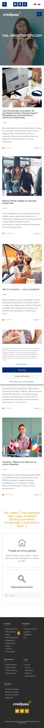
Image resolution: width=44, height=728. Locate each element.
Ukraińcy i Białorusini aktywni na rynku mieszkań (19, 463)
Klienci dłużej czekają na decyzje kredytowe (19, 201)
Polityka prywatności (28, 381)
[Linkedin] (20, 4)
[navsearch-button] (4, 4)
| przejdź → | (37, 148)
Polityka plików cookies (15, 381)
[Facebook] (15, 4)
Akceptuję (22, 370)
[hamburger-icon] (39, 14)
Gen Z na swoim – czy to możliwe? (20, 289)
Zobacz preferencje (22, 376)
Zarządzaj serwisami (21, 364)
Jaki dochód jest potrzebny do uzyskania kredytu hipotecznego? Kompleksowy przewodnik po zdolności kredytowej (20, 114)
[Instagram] (25, 4)
